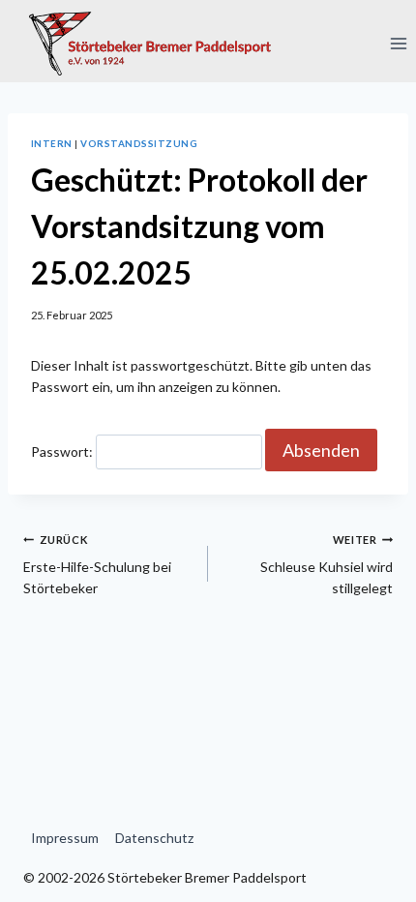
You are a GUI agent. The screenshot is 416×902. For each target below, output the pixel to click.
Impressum (65, 837)
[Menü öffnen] (398, 43)
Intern (52, 143)
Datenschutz (154, 837)
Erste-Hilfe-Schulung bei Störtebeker (97, 565)
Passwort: (63, 451)
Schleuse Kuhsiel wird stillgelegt (326, 565)
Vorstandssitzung (138, 143)
